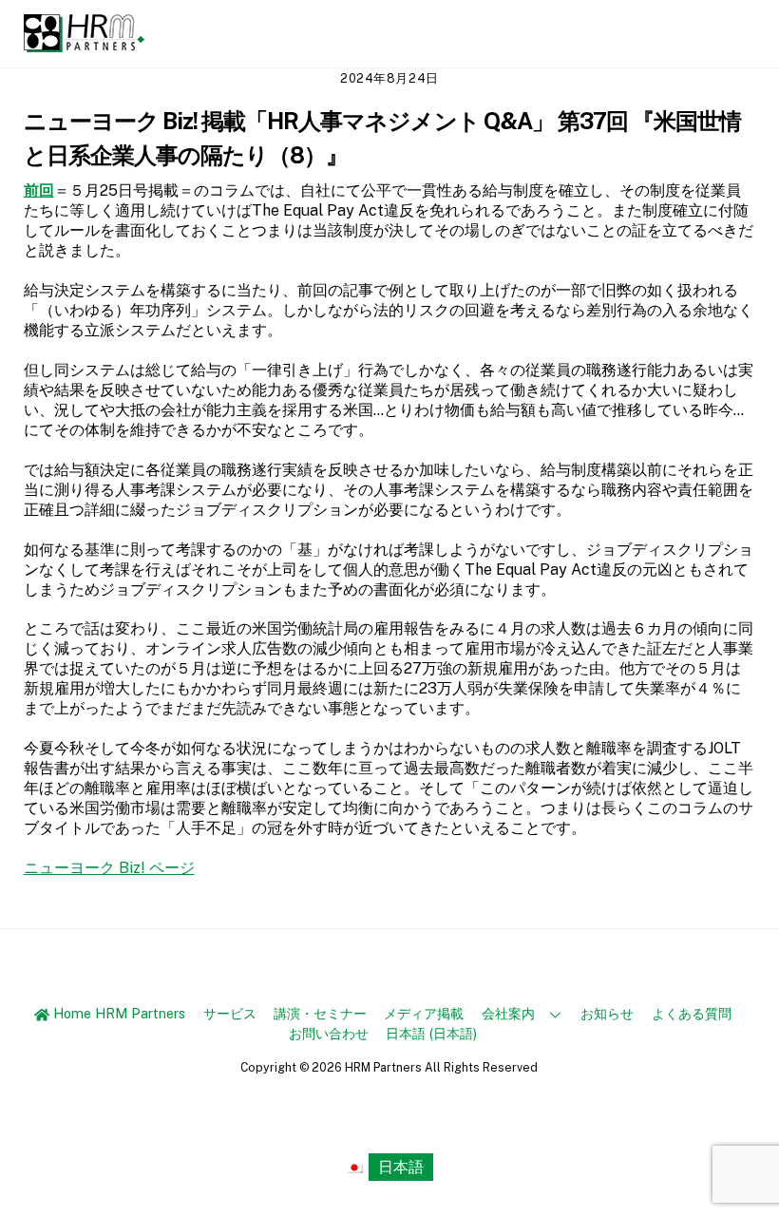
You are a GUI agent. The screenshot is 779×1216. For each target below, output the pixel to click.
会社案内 (508, 1013)
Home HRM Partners (117, 1013)
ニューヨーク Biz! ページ (109, 868)
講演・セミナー (320, 1013)
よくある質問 (692, 1013)
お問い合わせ (329, 1033)
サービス (229, 1013)
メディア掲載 (424, 1013)
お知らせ (607, 1013)
